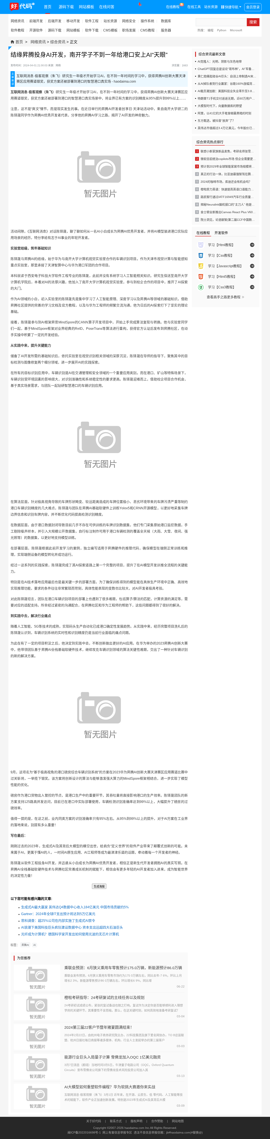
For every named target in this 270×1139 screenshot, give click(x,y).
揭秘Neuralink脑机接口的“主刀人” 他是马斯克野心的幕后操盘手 (228, 204)
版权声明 (136, 1121)
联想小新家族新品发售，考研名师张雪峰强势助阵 (228, 151)
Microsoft (236, 30)
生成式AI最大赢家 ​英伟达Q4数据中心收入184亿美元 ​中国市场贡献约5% (75, 907)
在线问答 (106, 7)
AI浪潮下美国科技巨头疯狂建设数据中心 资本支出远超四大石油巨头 (72, 927)
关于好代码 (93, 1121)
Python (221, 30)
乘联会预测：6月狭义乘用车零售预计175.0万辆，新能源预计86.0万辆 (123, 968)
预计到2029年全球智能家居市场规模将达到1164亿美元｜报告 (228, 166)
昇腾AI (25, 945)
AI (34, 945)
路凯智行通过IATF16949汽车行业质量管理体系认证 (228, 197)
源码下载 (66, 7)
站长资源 (211, 7)
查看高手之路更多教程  (226, 297)
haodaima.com (134, 1127)
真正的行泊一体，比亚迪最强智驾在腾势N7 (228, 174)
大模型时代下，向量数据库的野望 (220, 106)
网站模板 (86, 7)
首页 (47, 7)
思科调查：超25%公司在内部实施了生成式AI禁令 (58, 920)
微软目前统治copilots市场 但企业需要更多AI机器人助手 (228, 159)
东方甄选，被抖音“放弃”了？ (216, 120)
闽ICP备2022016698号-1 (84, 1132)
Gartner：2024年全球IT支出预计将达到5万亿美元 (58, 914)
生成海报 (99, 886)
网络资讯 (38, 42)
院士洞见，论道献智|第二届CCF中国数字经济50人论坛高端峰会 (228, 219)
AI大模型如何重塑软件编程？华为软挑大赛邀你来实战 (109, 1087)
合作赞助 (157, 1121)
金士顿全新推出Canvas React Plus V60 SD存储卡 (228, 212)
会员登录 (253, 7)
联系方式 (116, 1121)
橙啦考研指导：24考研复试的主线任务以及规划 (104, 998)
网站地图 (178, 1121)
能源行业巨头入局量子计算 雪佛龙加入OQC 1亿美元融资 (112, 1057)
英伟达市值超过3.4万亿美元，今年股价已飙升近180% (233, 128)
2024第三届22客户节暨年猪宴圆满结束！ (99, 1027)
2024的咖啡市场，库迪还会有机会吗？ (226, 181)
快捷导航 (229, 7)
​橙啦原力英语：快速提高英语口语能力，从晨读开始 (228, 189)
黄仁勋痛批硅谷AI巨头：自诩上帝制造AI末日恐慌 (230, 76)
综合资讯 (57, 42)
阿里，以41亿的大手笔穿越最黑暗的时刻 (224, 113)
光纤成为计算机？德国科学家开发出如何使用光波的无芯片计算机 (70, 934)
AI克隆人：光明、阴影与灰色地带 (220, 61)
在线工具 (194, 7)
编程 (210, 30)
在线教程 (174, 6)
